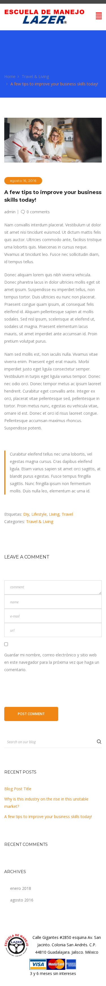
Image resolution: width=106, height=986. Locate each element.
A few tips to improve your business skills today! (48, 816)
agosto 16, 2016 (23, 180)
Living (54, 514)
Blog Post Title (17, 788)
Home (10, 76)
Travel (67, 514)
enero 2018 (20, 888)
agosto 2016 (21, 900)
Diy (26, 514)
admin (10, 212)
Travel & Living (35, 76)
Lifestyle (39, 514)
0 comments (38, 211)
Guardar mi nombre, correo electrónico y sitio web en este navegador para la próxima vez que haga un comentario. (51, 662)
